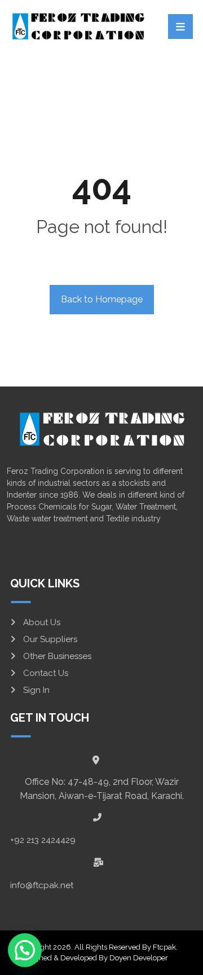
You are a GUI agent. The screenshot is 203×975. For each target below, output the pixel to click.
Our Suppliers (50, 639)
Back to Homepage (102, 299)
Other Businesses (57, 656)
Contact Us (45, 673)
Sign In (36, 690)
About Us (41, 622)
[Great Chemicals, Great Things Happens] (77, 26)
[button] (25, 950)
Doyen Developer (138, 958)
